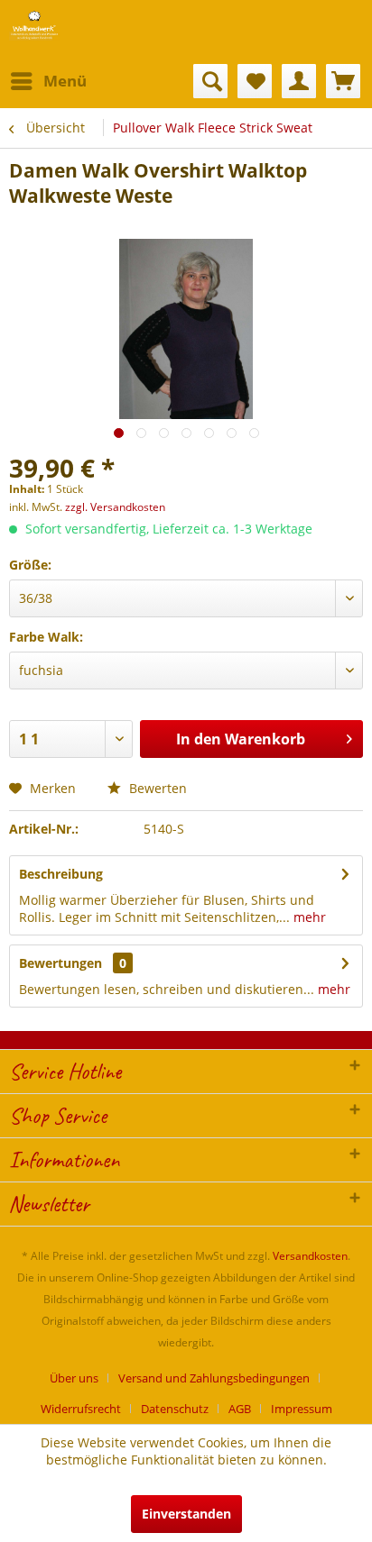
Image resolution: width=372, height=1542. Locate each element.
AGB (239, 1409)
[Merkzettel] (255, 81)
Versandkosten (310, 1256)
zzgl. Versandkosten (115, 507)
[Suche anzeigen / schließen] (210, 81)
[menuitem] (48, 81)
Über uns (74, 1378)
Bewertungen (60, 963)
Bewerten (156, 788)
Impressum (301, 1409)
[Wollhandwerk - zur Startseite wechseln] (34, 25)
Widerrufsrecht (81, 1409)
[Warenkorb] (343, 81)
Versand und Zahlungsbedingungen (214, 1378)
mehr (308, 917)
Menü (65, 80)
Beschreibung (61, 873)
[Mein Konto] (299, 81)
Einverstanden (186, 1513)
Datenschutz (175, 1409)
